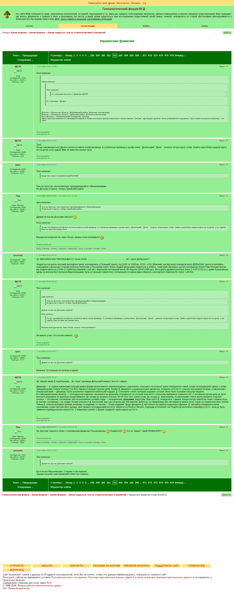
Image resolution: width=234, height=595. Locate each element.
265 (131, 55)
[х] (144, 2)
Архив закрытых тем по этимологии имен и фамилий (76, 32)
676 (172, 55)
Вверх (222, 66)
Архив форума (19, 32)
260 (103, 55)
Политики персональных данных (106, 577)
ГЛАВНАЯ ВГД (197, 565)
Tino (18, 196)
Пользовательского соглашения (69, 577)
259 (98, 55)
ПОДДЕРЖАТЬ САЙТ (167, 565)
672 (150, 55)
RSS (49, 582)
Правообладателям (19, 588)
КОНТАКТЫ (76, 565)
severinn (17, 255)
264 (126, 55)
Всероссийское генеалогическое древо (39, 585)
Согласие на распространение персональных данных (162, 577)
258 (92, 55)
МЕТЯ (18, 66)
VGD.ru (29, 26)
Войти (146, 26)
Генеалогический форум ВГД (124, 8)
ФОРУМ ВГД (17, 570)
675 (167, 55)
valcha (67, 60)
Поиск (204, 26)
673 (156, 55)
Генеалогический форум (15, 495)
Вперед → (180, 55)
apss (17, 165)
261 (109, 55)
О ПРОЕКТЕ (17, 565)
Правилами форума (14, 580)
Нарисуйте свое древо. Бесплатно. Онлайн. (114, 2)
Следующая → (26, 60)
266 (137, 55)
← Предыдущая (28, 55)
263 (120, 55)
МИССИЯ (47, 565)
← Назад (67, 55)
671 (145, 55)
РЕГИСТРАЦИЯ (88, 26)
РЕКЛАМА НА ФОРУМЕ (106, 565)
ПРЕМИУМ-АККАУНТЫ (137, 565)
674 (161, 55)
